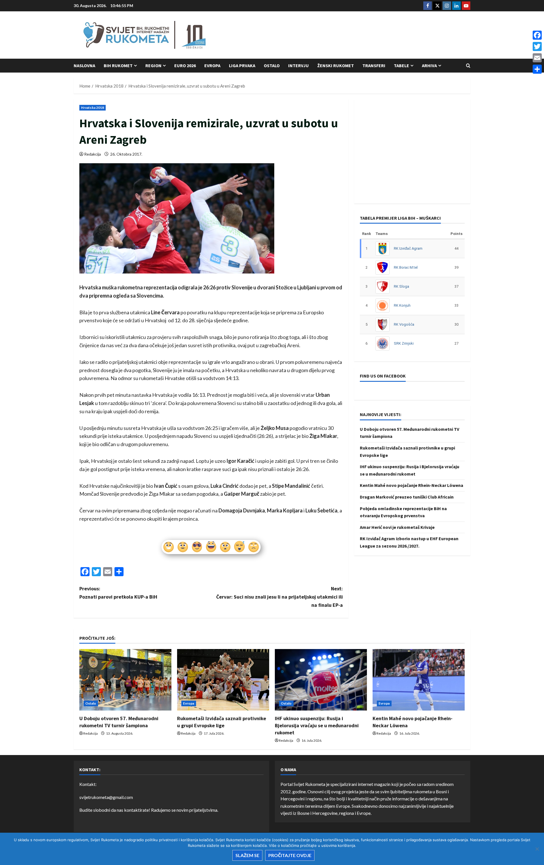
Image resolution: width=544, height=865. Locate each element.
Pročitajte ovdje (289, 855)
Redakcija (92, 154)
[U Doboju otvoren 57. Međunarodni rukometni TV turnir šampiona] (125, 680)
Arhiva (429, 65)
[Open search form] (468, 65)
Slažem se (247, 855)
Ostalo (272, 65)
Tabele (401, 65)
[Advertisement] (367, 35)
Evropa (212, 65)
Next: (279, 596)
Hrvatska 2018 (92, 107)
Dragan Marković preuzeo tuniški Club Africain (407, 497)
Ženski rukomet (335, 65)
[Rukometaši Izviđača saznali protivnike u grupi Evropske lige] (223, 680)
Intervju (298, 65)
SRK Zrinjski (404, 343)
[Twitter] (537, 46)
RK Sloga (401, 286)
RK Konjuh (402, 305)
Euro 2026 (185, 65)
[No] (537, 849)
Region (153, 65)
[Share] (537, 69)
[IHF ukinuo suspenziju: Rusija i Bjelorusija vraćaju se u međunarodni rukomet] (321, 680)
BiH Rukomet (118, 65)
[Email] (537, 57)
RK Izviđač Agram (408, 248)
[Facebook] (537, 35)
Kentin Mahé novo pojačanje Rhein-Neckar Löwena (411, 485)
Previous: (118, 592)
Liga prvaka (242, 65)
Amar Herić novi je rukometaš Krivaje (397, 527)
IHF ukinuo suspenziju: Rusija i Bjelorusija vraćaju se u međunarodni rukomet (317, 725)
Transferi (373, 65)
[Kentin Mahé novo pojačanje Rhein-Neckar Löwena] (419, 680)
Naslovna (84, 65)
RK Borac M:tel (406, 267)
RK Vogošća (404, 324)
